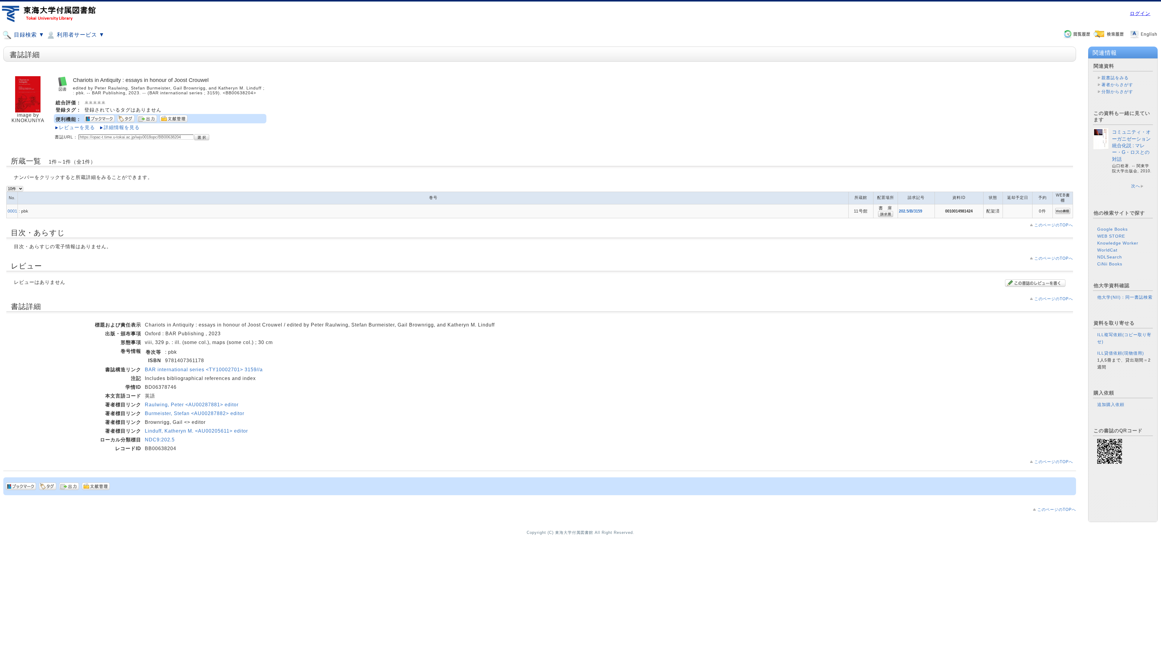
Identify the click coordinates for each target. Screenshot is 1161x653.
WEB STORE (1111, 236)
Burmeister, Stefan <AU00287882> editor (194, 413)
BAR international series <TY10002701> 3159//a (204, 369)
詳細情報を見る (122, 127)
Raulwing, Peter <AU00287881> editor (192, 404)
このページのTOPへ (1053, 225)
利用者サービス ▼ (80, 35)
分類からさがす (1117, 91)
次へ (1135, 186)
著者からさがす (1117, 84)
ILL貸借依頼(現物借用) (1120, 353)
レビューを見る (77, 127)
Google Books (1112, 229)
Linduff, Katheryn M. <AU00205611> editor (196, 431)
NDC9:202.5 (160, 439)
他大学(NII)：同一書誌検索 (1125, 297)
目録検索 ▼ (28, 35)
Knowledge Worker (1117, 243)
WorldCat (1107, 250)
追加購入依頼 (1110, 404)
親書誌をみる (1115, 77)
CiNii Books (1109, 264)
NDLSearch (1109, 257)
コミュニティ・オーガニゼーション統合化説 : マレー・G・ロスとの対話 (1131, 145)
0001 (12, 211)
